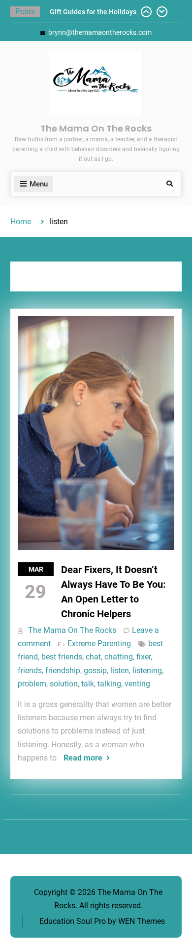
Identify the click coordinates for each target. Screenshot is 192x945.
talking (109, 683)
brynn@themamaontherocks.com (100, 32)
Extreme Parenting (99, 643)
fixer (143, 656)
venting (137, 683)
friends (30, 670)
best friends (61, 656)
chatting (118, 656)
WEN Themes (141, 921)
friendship (62, 670)
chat (93, 656)
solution (64, 683)
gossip (95, 670)
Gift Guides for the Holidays (93, 12)
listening (147, 670)
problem (32, 683)
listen (119, 670)
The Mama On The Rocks (96, 128)
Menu (39, 184)
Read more (83, 757)
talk (87, 683)
